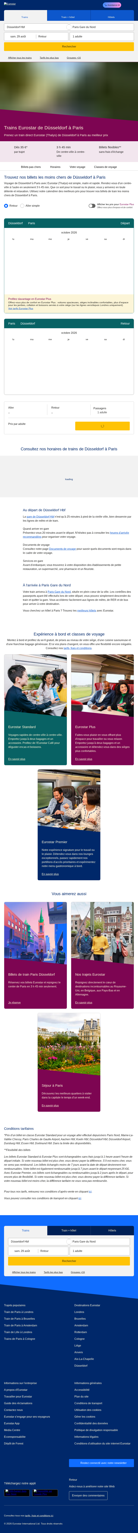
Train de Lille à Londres (18, 1332)
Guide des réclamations (33, 1403)
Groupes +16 (74, 57)
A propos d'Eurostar (15, 1389)
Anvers (78, 1352)
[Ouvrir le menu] (131, 5)
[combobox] (36, 27)
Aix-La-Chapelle (84, 1359)
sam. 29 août (18, 36)
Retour (42, 36)
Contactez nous (13, 1410)
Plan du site (81, 1396)
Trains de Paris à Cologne (19, 1338)
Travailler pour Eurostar (18, 1396)
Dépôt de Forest (13, 1443)
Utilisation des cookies (87, 1410)
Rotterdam (80, 1332)
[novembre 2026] (130, 232)
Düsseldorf (80, 1365)
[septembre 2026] (7, 232)
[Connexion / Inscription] (125, 5)
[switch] (92, 206)
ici (90, 1191)
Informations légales (86, 1436)
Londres (79, 1312)
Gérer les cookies (84, 1416)
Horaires (55, 167)
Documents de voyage (62, 548)
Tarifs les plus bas (49, 57)
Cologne (79, 1338)
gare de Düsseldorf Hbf (40, 516)
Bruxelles (80, 1318)
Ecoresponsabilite (15, 1436)
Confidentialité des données (91, 1423)
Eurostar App (12, 1423)
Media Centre (26, 1430)
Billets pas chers (31, 167)
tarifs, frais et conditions (78, 648)
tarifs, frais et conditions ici (39, 1515)
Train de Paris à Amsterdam (20, 1325)
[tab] (25, 15)
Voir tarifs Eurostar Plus (20, 308)
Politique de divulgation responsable (96, 1430)
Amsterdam (81, 1325)
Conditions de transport (88, 1403)
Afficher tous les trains (20, 57)
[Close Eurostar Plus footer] (129, 298)
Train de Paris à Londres (18, 1312)
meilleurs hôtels (86, 610)
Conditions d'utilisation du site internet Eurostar (102, 1443)
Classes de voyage (105, 167)
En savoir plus (16, 759)
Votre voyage (77, 167)
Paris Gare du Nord (59, 591)
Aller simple (33, 205)
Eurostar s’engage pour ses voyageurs (27, 1416)
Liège (77, 1345)
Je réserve (14, 1002)
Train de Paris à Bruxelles (19, 1318)
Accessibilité (82, 1389)
